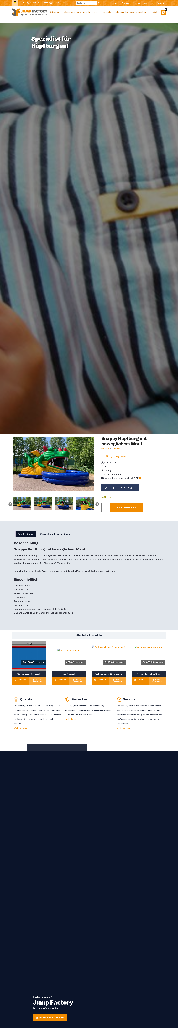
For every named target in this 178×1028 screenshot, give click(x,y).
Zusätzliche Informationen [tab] (55, 534)
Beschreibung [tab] (26, 534)
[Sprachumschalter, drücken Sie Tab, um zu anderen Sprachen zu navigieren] (15, 3)
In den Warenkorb (126, 507)
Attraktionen (89, 12)
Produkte (105, 449)
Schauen (21, 680)
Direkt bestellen (37, 680)
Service (137, 3)
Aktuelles (148, 3)
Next (96, 503)
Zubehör (155, 12)
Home (115, 3)
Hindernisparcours (72, 12)
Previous (9, 503)
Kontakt (160, 3)
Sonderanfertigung (138, 12)
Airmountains (122, 12)
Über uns (125, 3)
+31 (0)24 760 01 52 (31, 3)
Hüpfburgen (54, 12)
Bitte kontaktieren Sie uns (51, 1018)
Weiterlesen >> (20, 728)
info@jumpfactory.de (55, 3)
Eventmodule (105, 12)
